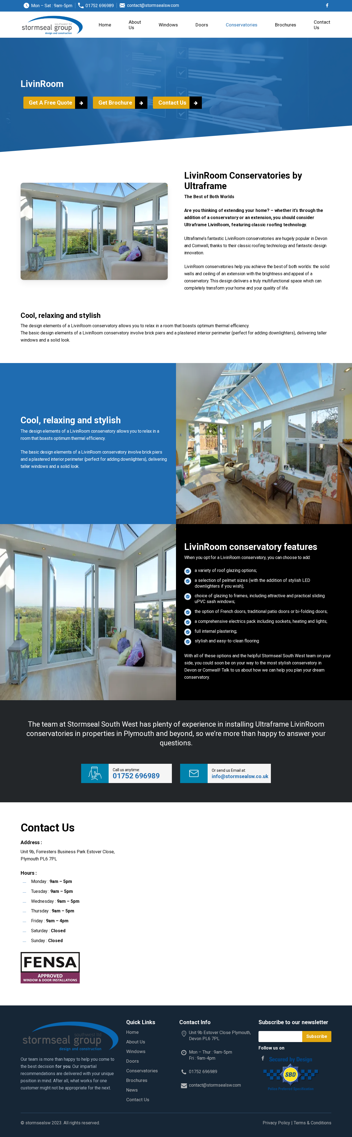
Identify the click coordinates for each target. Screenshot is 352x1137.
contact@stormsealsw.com (215, 1085)
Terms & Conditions (312, 1122)
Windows (135, 1051)
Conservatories (142, 1070)
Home (132, 1032)
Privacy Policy (276, 1122)
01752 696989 (136, 776)
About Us (135, 1042)
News (132, 1090)
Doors (132, 1061)
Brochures (136, 1080)
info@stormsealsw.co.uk (240, 776)
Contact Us (137, 1099)
